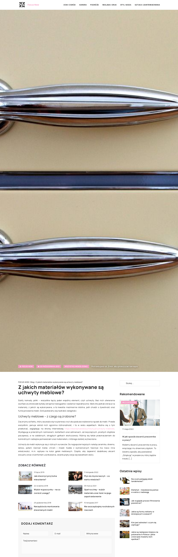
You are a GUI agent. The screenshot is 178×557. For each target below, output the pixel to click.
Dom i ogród (70, 5)
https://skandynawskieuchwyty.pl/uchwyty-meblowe (89, 428)
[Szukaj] (123, 383)
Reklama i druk (109, 5)
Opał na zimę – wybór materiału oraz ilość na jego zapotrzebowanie (97, 493)
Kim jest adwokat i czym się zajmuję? (143, 523)
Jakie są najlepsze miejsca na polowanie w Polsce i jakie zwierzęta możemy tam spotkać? (144, 535)
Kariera (83, 5)
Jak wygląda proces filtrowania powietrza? (145, 501)
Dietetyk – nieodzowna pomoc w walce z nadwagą (145, 491)
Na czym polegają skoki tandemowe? (142, 480)
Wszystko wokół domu (76, 366)
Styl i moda (125, 5)
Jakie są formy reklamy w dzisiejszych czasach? (142, 512)
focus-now (27, 366)
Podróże (94, 5)
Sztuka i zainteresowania (147, 5)
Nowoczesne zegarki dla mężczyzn (139, 436)
